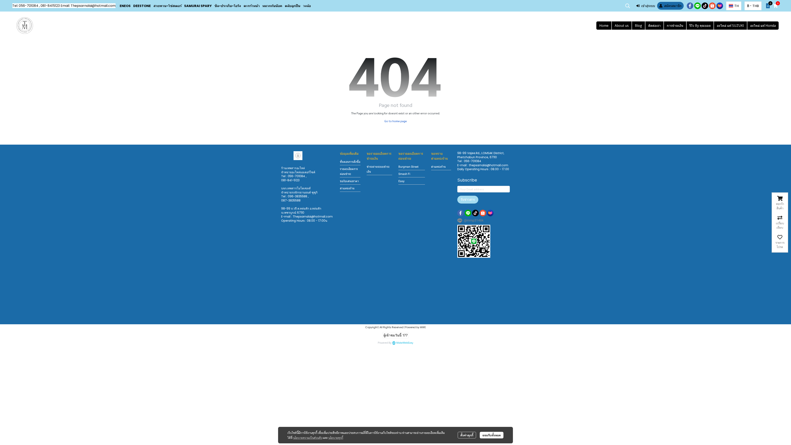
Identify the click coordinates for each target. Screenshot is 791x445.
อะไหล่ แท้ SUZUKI (730, 25)
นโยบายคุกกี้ (335, 437)
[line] (697, 5)
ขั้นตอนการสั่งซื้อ (350, 161)
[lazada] (719, 5)
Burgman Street (408, 166)
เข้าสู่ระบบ (648, 6)
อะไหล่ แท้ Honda (763, 25)
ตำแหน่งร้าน (347, 188)
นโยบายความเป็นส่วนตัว (307, 437)
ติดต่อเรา (654, 25)
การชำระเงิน (675, 25)
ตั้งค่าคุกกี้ (466, 435)
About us (622, 25)
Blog (638, 25)
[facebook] (690, 5)
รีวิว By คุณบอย (700, 25)
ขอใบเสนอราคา (349, 181)
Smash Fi (404, 174)
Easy (401, 181)
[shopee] (712, 5)
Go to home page (395, 121)
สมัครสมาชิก (673, 6)
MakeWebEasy (404, 343)
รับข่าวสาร (468, 199)
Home (603, 25)
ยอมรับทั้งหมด (491, 435)
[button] (627, 5)
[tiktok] (705, 5)
